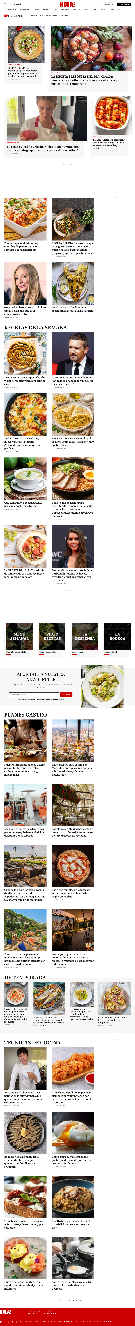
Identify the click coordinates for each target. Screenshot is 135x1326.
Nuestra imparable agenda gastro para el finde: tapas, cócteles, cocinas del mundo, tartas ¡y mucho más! (24, 769)
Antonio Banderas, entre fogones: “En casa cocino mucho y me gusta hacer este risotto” (72, 380)
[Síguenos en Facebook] (5, 1322)
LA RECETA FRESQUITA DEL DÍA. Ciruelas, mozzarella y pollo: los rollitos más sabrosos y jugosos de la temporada (84, 80)
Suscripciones (33, 1311)
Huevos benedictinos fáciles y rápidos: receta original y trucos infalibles (23, 1285)
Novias (102, 9)
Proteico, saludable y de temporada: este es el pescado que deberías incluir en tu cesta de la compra (48, 1021)
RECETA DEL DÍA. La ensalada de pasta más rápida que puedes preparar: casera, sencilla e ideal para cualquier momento (23, 73)
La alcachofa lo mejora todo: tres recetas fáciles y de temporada (112, 1020)
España (107, 4)
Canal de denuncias (100, 1321)
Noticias (41, 16)
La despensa (77, 651)
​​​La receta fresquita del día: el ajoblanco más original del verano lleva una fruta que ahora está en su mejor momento (15, 1015)
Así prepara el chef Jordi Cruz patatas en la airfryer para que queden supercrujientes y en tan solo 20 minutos (23, 1097)
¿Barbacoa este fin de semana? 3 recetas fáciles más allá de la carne (72, 308)
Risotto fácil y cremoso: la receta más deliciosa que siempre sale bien (71, 1224)
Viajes (94, 9)
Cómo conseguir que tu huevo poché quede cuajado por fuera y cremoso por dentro (71, 1160)
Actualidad (11, 9)
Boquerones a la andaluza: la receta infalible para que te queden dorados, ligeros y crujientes (21, 1161)
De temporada (64, 16)
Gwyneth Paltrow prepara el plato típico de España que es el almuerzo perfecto (25, 310)
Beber (54, 16)
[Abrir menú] (5, 4)
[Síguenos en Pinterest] (20, 1322)
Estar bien (65, 9)
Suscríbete (124, 4)
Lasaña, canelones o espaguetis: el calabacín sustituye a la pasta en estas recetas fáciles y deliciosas (109, 143)
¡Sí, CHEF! (66, 694)
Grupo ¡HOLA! (50, 1313)
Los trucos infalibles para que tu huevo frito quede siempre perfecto (71, 1285)
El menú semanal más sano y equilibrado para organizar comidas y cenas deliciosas (21, 246)
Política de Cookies (51, 1321)
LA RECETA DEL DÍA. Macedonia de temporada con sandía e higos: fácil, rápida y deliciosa (24, 573)
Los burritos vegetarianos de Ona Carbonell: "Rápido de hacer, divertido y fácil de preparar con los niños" (72, 575)
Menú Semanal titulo (16, 651)
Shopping (76, 9)
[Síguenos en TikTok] (13, 1322)
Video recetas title (47, 651)
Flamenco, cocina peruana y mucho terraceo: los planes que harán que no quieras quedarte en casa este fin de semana (24, 959)
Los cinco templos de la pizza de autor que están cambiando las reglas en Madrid (71, 893)
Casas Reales (25, 9)
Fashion (36, 9)
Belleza (46, 9)
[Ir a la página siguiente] (80, 1300)
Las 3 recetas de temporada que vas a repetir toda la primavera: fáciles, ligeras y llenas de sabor (82, 1014)
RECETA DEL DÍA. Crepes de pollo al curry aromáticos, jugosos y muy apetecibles (73, 441)
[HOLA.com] (67, 4)
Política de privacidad (76, 1321)
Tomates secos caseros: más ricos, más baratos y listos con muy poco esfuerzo (24, 1224)
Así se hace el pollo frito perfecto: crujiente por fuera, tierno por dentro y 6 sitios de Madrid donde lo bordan (72, 1097)
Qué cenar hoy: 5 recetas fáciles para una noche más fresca (23, 504)
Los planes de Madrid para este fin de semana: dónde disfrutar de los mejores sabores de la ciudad (72, 832)
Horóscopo (121, 9)
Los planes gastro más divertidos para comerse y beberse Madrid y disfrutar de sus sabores (24, 832)
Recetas (34, 16)
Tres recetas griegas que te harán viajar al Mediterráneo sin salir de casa (24, 380)
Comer (48, 16)
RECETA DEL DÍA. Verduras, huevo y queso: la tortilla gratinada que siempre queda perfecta (22, 443)
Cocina (55, 9)
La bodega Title (111, 651)
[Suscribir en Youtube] (17, 1322)
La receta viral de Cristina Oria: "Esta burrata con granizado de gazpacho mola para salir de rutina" (43, 148)
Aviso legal (32, 1321)
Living (86, 9)
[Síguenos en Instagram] (1, 1322)
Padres (111, 9)
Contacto (49, 1311)
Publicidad (31, 1313)
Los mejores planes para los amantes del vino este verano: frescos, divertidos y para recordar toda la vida (73, 959)
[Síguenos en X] (9, 1322)
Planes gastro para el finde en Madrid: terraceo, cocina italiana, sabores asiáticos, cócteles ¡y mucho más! (72, 769)
